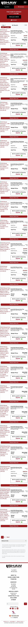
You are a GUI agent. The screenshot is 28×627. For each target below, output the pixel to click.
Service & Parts (13, 591)
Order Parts (13, 594)
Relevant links (5, 540)
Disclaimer (13, 597)
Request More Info (14, 49)
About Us (13, 575)
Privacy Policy (20, 621)
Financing (13, 579)
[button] (19, 44)
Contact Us (6, 621)
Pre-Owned (13, 585)
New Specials (13, 586)
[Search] (25, 604)
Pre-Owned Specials (13, 587)
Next (8, 537)
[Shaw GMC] (9, 3)
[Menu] (25, 3)
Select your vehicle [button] (14, 17)
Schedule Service (13, 593)
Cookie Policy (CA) (13, 595)
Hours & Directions (13, 577)
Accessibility (13, 621)
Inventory (13, 582)
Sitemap (13, 599)
